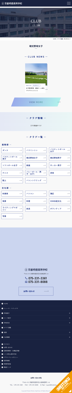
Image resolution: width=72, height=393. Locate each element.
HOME (54, 39)
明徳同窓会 (7, 364)
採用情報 (7, 361)
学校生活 (7, 323)
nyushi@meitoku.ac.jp (53, 385)
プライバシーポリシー (11, 357)
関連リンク (7, 367)
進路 (5, 332)
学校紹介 (7, 313)
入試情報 (7, 337)
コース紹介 (7, 318)
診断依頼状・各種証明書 (11, 351)
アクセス (7, 344)
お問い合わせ (29, 291)
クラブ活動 (7, 328)
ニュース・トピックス (11, 308)
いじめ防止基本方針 (10, 354)
